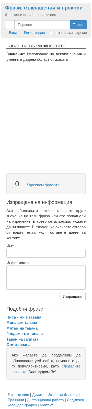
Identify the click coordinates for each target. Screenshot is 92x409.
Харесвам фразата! (43, 185)
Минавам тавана (21, 322)
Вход (13, 32)
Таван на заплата (22, 339)
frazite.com (20, 395)
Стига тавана (18, 344)
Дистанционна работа (45, 400)
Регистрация (34, 32)
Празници (16, 400)
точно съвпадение (71, 32)
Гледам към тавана (24, 333)
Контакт (46, 405)
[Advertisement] (46, 111)
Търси (78, 25)
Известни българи (63, 395)
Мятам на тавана (22, 328)
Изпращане (72, 296)
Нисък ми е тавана (23, 317)
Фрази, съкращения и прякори (44, 8)
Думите (38, 395)
